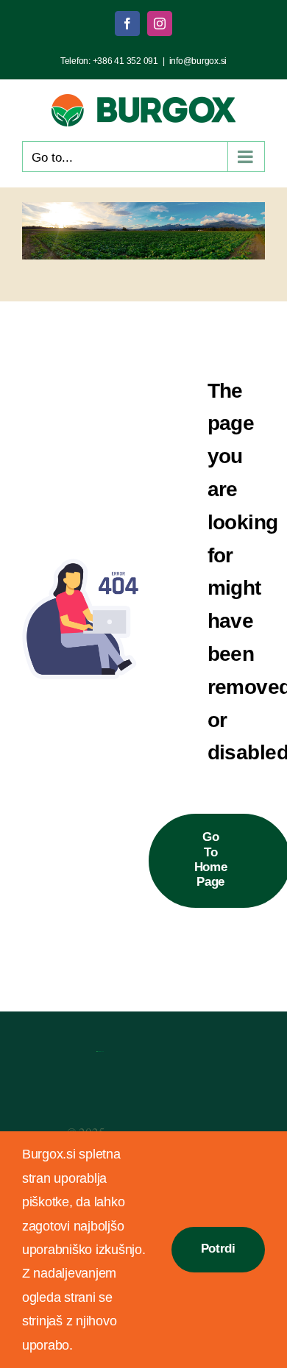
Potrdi (218, 1249)
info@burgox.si (198, 61)
